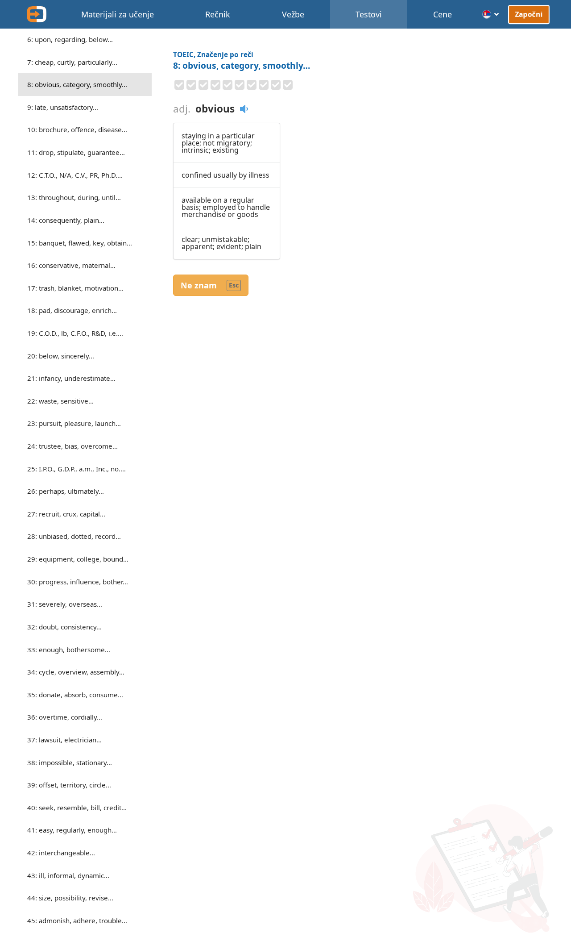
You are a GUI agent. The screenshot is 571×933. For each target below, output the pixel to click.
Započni (529, 14)
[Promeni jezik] (491, 14)
